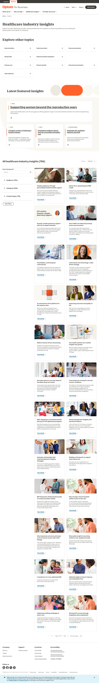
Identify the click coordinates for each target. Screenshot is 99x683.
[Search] (30, 172)
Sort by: (83, 161)
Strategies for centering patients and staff (76, 131)
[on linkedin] (3, 667)
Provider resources (49, 12)
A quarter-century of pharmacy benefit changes (19, 131)
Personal (6, 1)
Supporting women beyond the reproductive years (43, 107)
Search (67, 7)
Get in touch (91, 7)
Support (81, 7)
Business (13, 1)
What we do (6, 12)
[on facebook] (7, 667)
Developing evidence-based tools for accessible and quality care (49, 132)
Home (4, 16)
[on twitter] (10, 667)
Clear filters (8, 204)
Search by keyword (8, 169)
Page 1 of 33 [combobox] (58, 636)
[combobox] (92, 161)
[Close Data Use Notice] (94, 677)
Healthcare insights (32, 12)
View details (40, 199)
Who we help (18, 12)
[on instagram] (14, 667)
